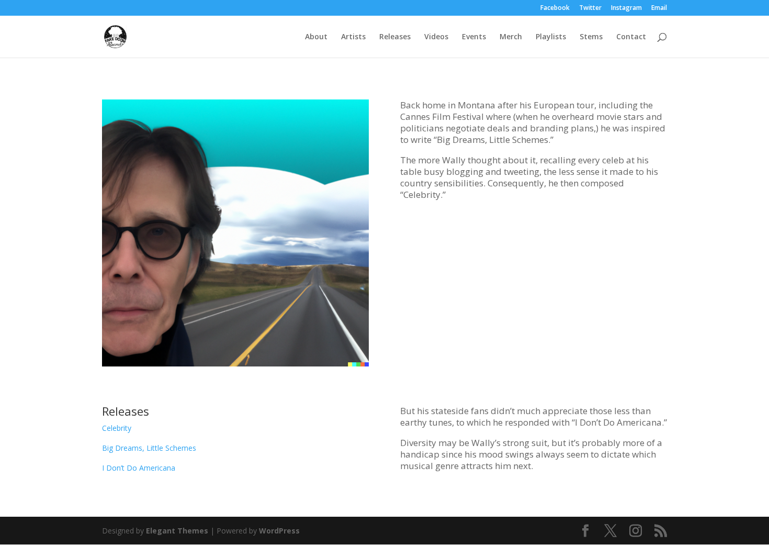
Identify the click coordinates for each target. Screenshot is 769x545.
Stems (591, 37)
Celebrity (116, 428)
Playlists (551, 37)
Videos (436, 37)
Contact (631, 37)
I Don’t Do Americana (138, 468)
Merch (511, 37)
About (316, 37)
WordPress (279, 531)
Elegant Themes (177, 531)
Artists (353, 37)
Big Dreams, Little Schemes (149, 448)
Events (474, 37)
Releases (395, 37)
